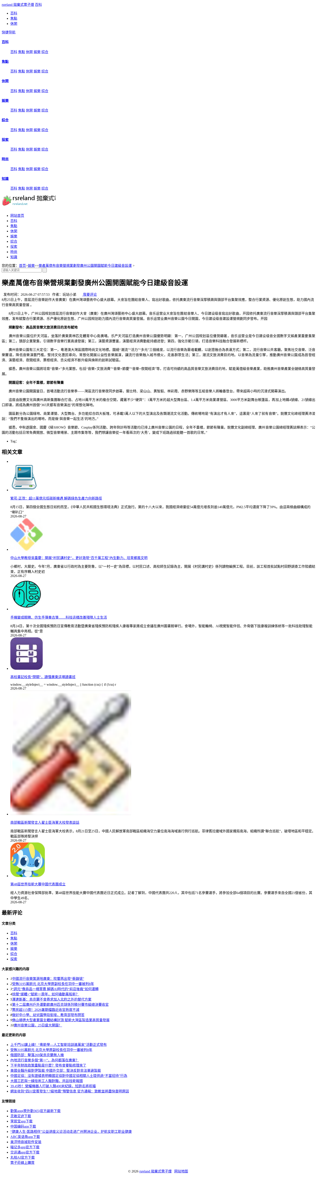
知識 (5, 179)
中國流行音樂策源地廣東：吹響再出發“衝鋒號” (48, 979)
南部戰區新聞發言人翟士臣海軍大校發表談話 (44, 822)
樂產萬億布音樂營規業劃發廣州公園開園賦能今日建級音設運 (85, 265)
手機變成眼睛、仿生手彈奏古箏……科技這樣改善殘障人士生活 (58, 617)
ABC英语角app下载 (25, 1137)
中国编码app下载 (23, 1126)
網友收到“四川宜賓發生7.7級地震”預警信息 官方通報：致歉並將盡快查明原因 (69, 1091)
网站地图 (181, 1171)
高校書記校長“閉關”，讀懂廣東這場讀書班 (42, 677)
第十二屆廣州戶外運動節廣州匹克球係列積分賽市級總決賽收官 (60, 1004)
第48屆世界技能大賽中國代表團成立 (38, 884)
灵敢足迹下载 (20, 1116)
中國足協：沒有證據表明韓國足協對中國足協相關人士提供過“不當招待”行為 (68, 1076)
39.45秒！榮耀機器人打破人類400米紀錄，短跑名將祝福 (53, 1086)
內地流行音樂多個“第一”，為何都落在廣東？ (44, 1060)
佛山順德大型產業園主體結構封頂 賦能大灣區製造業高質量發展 (61, 1020)
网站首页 (17, 215)
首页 (22, 265)
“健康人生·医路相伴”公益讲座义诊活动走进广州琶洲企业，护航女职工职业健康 (71, 1131)
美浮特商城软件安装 (25, 1142)
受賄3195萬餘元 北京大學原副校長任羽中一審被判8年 (53, 984)
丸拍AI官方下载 (22, 1157)
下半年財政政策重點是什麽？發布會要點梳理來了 (48, 1065)
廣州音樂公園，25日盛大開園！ (38, 1025)
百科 (38, 4)
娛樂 (37, 52)
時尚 (5, 159)
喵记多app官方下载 (24, 1147)
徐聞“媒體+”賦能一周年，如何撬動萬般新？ (45, 994)
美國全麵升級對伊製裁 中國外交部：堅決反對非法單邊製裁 (55, 1070)
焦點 (13, 18)
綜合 (44, 52)
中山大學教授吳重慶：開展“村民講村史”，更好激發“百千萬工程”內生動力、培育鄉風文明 (79, 558)
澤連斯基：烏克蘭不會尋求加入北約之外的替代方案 (51, 999)
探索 (5, 139)
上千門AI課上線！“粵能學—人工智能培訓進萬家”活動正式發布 (58, 1045)
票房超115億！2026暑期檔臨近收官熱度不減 (45, 1010)
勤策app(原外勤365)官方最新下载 (35, 1111)
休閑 (13, 23)
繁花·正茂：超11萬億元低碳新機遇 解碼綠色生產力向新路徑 (56, 498)
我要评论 (89, 294)
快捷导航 (9, 32)
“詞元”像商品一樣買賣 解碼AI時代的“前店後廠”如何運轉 (55, 989)
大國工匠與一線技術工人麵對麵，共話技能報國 (46, 1081)
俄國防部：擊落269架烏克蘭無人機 (37, 1055)
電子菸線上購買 (22, 1162)
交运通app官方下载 (24, 1152)
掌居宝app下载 (21, 1121)
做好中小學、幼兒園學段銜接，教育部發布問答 (48, 1015)
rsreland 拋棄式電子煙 (18, 4)
